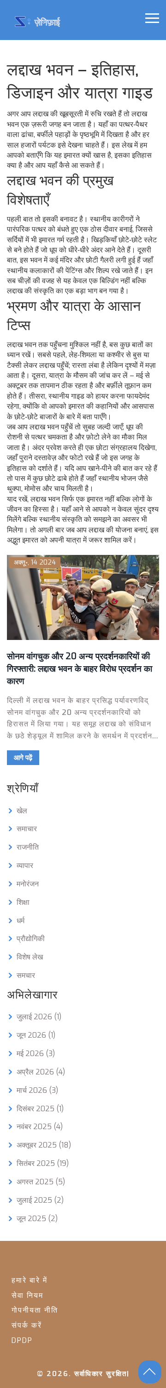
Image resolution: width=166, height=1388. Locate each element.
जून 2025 (37, 1218)
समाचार (27, 829)
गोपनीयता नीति (35, 1310)
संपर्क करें (27, 1325)
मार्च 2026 (37, 1090)
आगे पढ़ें (23, 757)
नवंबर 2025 (40, 1126)
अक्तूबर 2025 (44, 1145)
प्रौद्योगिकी (31, 938)
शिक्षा (23, 902)
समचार (26, 975)
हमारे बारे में (29, 1280)
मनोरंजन (28, 884)
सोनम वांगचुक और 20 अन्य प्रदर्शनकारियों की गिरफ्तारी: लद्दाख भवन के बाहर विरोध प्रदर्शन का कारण (79, 669)
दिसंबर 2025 (40, 1109)
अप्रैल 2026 (41, 1072)
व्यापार (25, 865)
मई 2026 (36, 1053)
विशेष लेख (30, 957)
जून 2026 (36, 1035)
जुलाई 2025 (40, 1200)
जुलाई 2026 (39, 1017)
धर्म (20, 920)
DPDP (22, 1340)
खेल (22, 811)
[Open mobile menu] (152, 18)
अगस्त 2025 (41, 1182)
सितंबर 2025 (43, 1163)
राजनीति (28, 847)
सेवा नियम (27, 1295)
